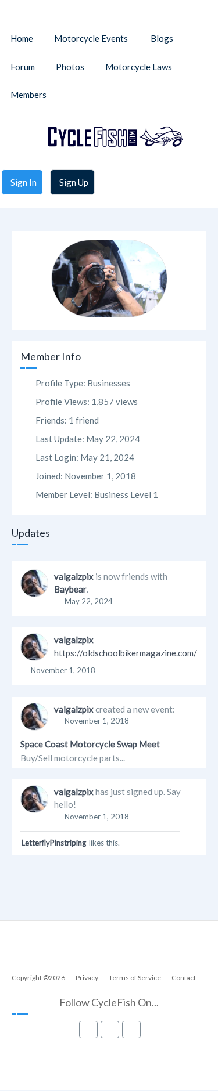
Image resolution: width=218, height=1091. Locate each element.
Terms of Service (135, 977)
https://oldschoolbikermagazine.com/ (125, 653)
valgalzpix (74, 576)
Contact (183, 977)
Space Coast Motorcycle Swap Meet (90, 744)
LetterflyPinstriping (54, 842)
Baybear (70, 589)
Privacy (87, 977)
